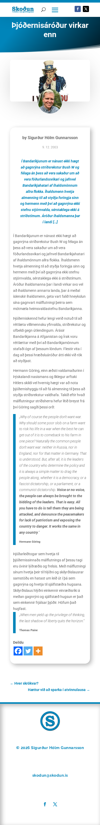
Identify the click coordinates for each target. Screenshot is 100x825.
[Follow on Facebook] (78, 9)
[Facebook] (18, 650)
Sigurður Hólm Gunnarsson (53, 137)
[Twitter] (28, 650)
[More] (38, 650)
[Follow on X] (86, 9)
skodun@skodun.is (50, 775)
